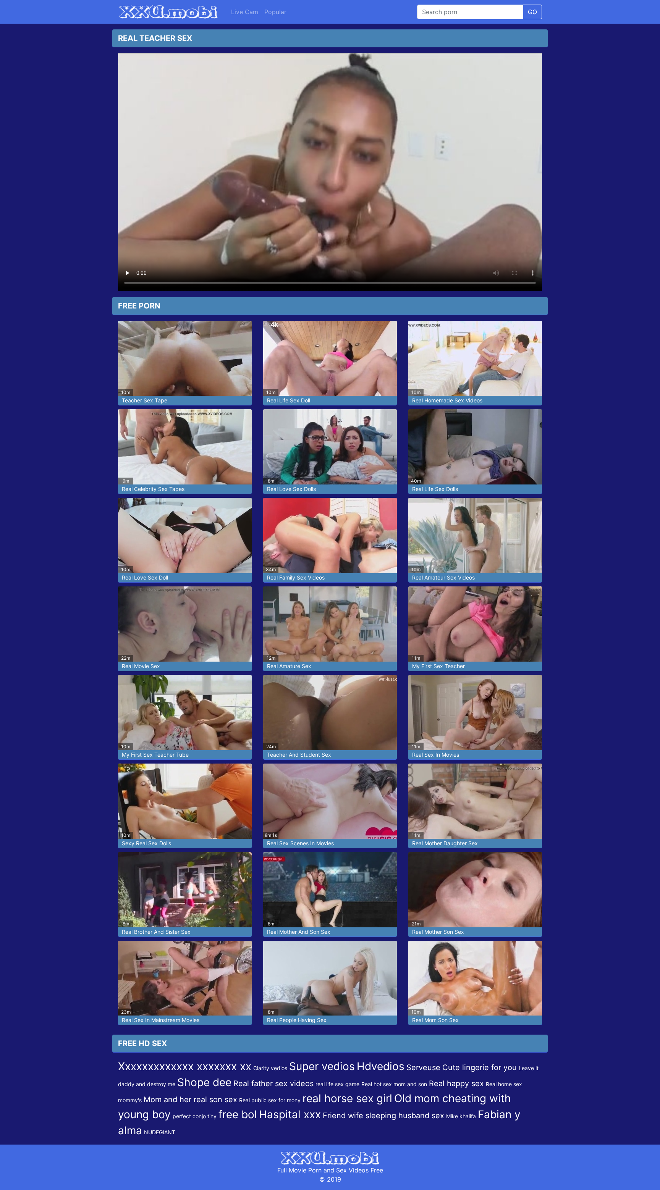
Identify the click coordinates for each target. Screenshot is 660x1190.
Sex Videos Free (359, 1170)
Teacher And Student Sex (299, 754)
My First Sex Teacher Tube (155, 754)
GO (532, 12)
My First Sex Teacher (438, 666)
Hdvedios (380, 1066)
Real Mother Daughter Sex (445, 843)
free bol (237, 1114)
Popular (275, 12)
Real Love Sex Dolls (291, 489)
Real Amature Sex (289, 666)
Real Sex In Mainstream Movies (160, 1020)
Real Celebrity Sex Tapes (153, 489)
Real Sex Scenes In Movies (300, 843)
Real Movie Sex (141, 666)
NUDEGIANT (159, 1132)
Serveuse (423, 1067)
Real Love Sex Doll (145, 577)
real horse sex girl (347, 1098)
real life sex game (337, 1084)
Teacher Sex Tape (144, 400)
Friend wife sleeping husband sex (383, 1115)
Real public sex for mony (270, 1100)
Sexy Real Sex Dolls (146, 843)
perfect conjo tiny (195, 1116)
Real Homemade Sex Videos (447, 400)
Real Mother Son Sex (438, 931)
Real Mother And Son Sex (298, 931)
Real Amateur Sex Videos (443, 577)
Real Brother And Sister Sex (156, 931)
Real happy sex (456, 1083)
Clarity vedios (270, 1068)
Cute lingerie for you (479, 1067)
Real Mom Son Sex (435, 1020)
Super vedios (322, 1066)
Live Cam (244, 12)
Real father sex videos (273, 1083)
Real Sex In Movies (435, 754)
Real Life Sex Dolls (435, 489)
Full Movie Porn (299, 1170)
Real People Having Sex (297, 1020)
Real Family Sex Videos (296, 577)
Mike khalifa (461, 1116)
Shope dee (204, 1082)
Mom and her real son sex (190, 1099)
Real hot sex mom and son (394, 1084)
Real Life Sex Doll (288, 400)
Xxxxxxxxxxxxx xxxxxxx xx (184, 1066)
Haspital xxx (290, 1114)
